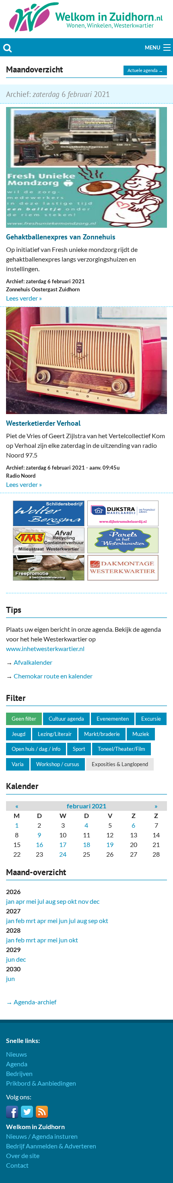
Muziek (140, 734)
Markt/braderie (102, 734)
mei (31, 901)
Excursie (151, 718)
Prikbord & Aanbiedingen (41, 1083)
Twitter (27, 1112)
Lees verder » (24, 298)
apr (20, 901)
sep (61, 901)
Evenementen (113, 718)
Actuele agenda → (145, 70)
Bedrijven (19, 1073)
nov (83, 901)
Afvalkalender (33, 662)
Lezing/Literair (55, 734)
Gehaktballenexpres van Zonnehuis (60, 236)
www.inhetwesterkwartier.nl (45, 648)
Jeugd (18, 734)
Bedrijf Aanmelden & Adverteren (51, 1146)
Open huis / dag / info (36, 749)
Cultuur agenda (66, 718)
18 (86, 844)
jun (63, 920)
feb (20, 920)
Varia (18, 764)
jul (40, 901)
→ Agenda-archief (31, 1002)
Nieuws (16, 1054)
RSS (42, 1112)
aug (50, 901)
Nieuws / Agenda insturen (42, 1136)
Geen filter (24, 718)
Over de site (22, 1155)
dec (94, 901)
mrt (31, 920)
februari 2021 (86, 806)
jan (10, 901)
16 (39, 844)
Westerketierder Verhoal (43, 423)
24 (62, 854)
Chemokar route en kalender (53, 676)
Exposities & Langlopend (120, 764)
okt (72, 901)
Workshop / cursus (57, 764)
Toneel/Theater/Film (121, 749)
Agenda (16, 1064)
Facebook (12, 1112)
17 (62, 844)
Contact (17, 1165)
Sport (79, 749)
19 (109, 844)
